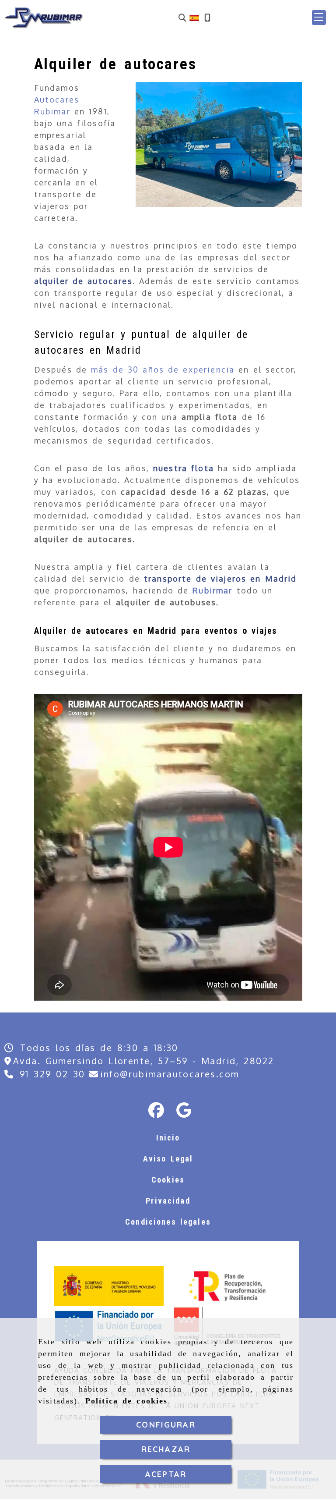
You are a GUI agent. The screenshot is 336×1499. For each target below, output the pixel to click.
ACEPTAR (165, 1474)
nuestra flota (183, 468)
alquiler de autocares (83, 281)
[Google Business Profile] (184, 1113)
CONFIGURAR (166, 1425)
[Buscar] (182, 18)
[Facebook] (156, 1113)
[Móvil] (207, 18)
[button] (319, 17)
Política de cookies (126, 1400)
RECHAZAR (165, 1449)
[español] (194, 17)
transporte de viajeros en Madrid (220, 578)
